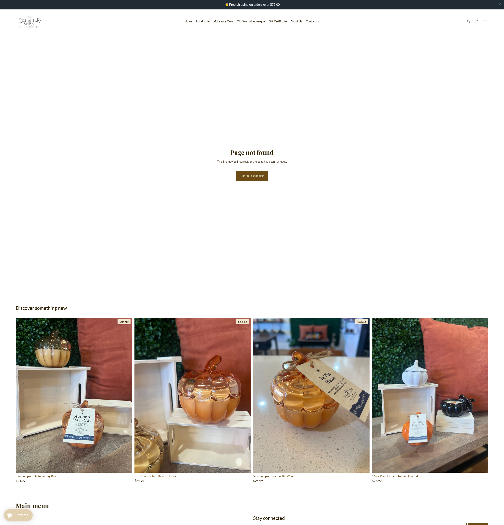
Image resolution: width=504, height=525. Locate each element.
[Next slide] (126, 395)
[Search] (468, 21)
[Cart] (485, 21)
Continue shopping (252, 175)
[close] (499, 4)
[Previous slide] (22, 395)
